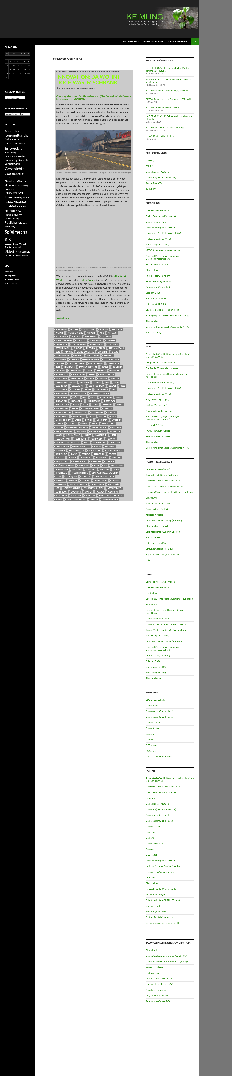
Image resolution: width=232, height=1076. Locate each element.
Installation (77, 401)
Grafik (23, 181)
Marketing (9, 202)
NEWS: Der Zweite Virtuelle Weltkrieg (165, 127)
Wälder (100, 492)
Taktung (85, 480)
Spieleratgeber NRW (156, 298)
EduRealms (151, 593)
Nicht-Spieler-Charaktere (68, 443)
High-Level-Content (99, 393)
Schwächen (83, 465)
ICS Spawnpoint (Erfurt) (157, 244)
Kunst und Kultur (91, 71)
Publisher (60, 450)
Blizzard (90, 348)
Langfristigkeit (63, 420)
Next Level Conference (157, 990)
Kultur (102, 416)
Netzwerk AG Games (156, 425)
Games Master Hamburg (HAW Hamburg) (166, 630)
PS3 (20, 215)
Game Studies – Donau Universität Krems (166, 624)
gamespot (150, 832)
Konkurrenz (81, 412)
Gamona (150, 739)
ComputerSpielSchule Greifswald (162, 475)
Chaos (115, 352)
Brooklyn (102, 352)
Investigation (62, 405)
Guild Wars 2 (102, 390)
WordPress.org (11, 283)
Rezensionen (102, 458)
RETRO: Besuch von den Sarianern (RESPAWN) (168, 99)
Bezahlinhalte (62, 348)
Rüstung (116, 458)
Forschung (11, 160)
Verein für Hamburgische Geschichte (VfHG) (167, 326)
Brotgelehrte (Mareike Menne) (160, 362)
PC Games (151, 750)
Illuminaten (106, 397)
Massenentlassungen (77, 427)
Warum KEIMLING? (131, 42)
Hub (85, 397)
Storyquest (71, 477)
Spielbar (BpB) (153, 292)
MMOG (104, 71)
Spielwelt (104, 469)
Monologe (115, 431)
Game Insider (152, 705)
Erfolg (105, 367)
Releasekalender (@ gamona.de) (161, 888)
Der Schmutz (93, 356)
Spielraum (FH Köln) (156, 304)
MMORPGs (81, 431)
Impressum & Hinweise (153, 42)
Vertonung (61, 492)
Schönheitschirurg (65, 465)
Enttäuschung (96, 363)
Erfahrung (69, 367)
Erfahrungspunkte (88, 367)
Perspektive (12, 214)
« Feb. (8, 81)
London (59, 424)
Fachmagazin (62, 374)
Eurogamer (151, 798)
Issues (76, 405)
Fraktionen (61, 378)
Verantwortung (72, 488)
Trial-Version (97, 484)
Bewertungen (96, 344)
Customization (63, 356)
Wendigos (113, 492)
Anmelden (9, 272)
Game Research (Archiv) (157, 221)
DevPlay (150, 160)
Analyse (59, 333)
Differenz (108, 356)
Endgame (60, 363)
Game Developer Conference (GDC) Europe (167, 961)
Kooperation (62, 416)
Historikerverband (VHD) (158, 238)
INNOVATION (75, 71)
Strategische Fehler (104, 477)
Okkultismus (99, 443)
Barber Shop (61, 344)
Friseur (90, 378)
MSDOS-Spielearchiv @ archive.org (163, 250)
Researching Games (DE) (158, 287)
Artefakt (112, 333)
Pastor (97, 446)
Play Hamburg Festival (157, 264)
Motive (87, 435)
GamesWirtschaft (154, 843)
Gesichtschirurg (96, 386)
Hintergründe (62, 397)
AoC (102, 333)
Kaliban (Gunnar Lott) (156, 405)
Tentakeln (61, 484)
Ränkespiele (61, 454)
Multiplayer (18, 206)
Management (108, 424)
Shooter (9, 226)
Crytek (8, 139)
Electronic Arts (111, 359)
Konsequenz (97, 412)
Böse (58, 352)
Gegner (97, 382)
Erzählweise (75, 371)
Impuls (119, 397)
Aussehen (110, 340)
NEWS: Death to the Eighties (160, 136)
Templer (115, 480)
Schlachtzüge (79, 462)
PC (19, 210)
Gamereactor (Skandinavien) (159, 716)
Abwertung (61, 329)
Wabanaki (76, 492)
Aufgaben (106, 337)
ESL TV (149, 166)
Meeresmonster (99, 427)
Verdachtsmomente (93, 488)
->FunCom (87, 279)
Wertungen (61, 496)
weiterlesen (64, 317)
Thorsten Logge (153, 321)
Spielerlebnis (117, 465)
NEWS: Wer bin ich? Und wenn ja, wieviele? (167, 90)
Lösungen (72, 424)
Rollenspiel (115, 71)
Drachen (75, 359)
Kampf (120, 405)
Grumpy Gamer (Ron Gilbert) (160, 382)
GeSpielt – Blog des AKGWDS (160, 227)
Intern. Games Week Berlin (159, 978)
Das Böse (78, 356)
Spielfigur (77, 469)
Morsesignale (73, 435)
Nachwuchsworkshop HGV (159, 410)
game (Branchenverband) (158, 503)
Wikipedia (90, 496)
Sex (105, 465)
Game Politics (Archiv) (157, 509)
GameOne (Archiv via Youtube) (161, 177)
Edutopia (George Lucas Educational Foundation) (169, 492)
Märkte (59, 427)
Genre (116, 382)
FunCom (115, 378)
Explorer (101, 371)
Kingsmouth (62, 409)
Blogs (102, 348)
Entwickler (113, 363)
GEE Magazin (152, 745)
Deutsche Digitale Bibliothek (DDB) (163, 480)
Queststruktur (76, 450)
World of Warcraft (76, 499)
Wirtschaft (10, 255)
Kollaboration (63, 412)
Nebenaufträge (63, 439)
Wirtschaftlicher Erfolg (111, 496)
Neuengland (80, 439)
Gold (122, 386)
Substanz (60, 480)
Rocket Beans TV (154, 183)
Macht (84, 424)
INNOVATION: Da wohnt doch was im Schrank (88, 79)
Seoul (96, 465)
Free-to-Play (77, 378)
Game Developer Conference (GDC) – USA (166, 955)
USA (57, 488)
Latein (78, 420)
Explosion (115, 371)
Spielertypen (62, 469)
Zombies (94, 499)
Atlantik (76, 337)
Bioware (78, 348)
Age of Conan (88, 329)
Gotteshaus (61, 390)
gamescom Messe (154, 514)
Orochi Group (62, 446)
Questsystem (95, 450)
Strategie (86, 477)
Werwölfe (76, 496)
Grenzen (76, 390)
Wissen (59, 499)
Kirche (75, 409)
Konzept (112, 412)
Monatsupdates (98, 431)
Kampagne (107, 405)
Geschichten (61, 386)
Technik (22, 244)
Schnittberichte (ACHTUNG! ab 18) (163, 531)
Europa (89, 371)
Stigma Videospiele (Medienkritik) (162, 309)
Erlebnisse (60, 371)
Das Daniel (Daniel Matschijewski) (162, 368)
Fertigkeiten (79, 374)
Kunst (113, 416)
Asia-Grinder (62, 337)
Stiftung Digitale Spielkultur (159, 548)
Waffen (88, 492)
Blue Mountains (116, 348)
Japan (95, 405)
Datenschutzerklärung (178, 42)
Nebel (113, 435)
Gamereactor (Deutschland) (159, 711)
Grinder (87, 390)
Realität (86, 454)
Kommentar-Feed (12, 279)
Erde (58, 367)
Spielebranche (19, 227)
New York (111, 439)
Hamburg (10, 185)
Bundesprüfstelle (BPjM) (158, 469)
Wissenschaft (22, 255)
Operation (115, 443)
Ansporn (91, 333)
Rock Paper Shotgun (156, 894)
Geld (107, 382)
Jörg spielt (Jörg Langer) (157, 399)
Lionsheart (102, 420)
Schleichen (96, 462)
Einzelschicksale (91, 359)
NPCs (86, 443)
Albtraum (117, 329)
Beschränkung (79, 344)
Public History (12, 218)
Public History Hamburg (158, 275)
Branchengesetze (85, 352)
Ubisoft (10, 251)
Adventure (62, 71)
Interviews (109, 401)
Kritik (92, 416)
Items (85, 405)
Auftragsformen (64, 340)
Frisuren (103, 378)
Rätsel (74, 454)
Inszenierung (94, 401)
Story (58, 477)
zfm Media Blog (153, 332)
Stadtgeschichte (80, 473)
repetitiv (60, 458)
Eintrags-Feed (10, 275)
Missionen (116, 427)
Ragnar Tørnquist (114, 450)
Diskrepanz (61, 359)
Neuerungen (96, 439)
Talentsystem (100, 480)
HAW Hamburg (22, 186)
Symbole (73, 480)
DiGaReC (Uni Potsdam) (157, 210)
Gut (114, 390)
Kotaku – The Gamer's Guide (160, 871)
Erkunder (117, 367)
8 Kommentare (87, 88)
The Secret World (78, 484)
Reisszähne (99, 454)
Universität (113, 484)
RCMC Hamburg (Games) (158, 281)
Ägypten (104, 329)
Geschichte (15, 168)
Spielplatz (91, 469)
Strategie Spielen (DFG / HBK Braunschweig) (167, 315)
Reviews (72, 458)
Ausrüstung (96, 340)
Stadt (116, 469)
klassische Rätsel (91, 409)
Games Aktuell (153, 728)
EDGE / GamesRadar (156, 699)
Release (112, 454)
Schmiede (110, 462)
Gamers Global (153, 722)
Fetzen (92, 374)
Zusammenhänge (110, 499)
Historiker (9, 189)
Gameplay (24, 160)
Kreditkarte (79, 416)
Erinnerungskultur (15, 156)
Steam (15, 244)
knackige (108, 409)
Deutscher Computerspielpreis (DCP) (164, 486)
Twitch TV (151, 188)
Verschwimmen (115, 488)
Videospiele (23, 251)
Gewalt (112, 386)
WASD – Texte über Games (159, 756)
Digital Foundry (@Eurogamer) (161, 216)
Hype (93, 397)
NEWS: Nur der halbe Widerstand (162, 107)
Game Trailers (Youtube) (157, 171)
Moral (59, 435)
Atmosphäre (91, 337)
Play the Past (152, 270)
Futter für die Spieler (66, 382)
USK (148, 560)
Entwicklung (10, 152)
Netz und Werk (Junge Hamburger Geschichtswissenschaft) (162, 257)
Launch (88, 420)
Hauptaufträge (78, 393)
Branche (69, 352)
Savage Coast (62, 462)
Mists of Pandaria (64, 431)
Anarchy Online (75, 333)
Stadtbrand (61, 473)
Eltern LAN (151, 497)
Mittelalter (20, 201)
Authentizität (11, 136)
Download (15, 139)
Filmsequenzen (107, 374)
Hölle (76, 397)
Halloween (61, 393)
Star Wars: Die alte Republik (105, 473)
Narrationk (101, 435)
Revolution (86, 458)
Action (74, 329)
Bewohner (113, 344)
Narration (11, 210)
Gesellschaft (78, 386)
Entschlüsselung (77, 363)
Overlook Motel (81, 446)
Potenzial (110, 446)
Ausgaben (81, 340)
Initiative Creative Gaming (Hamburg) (164, 520)
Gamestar (84, 382)
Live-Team (116, 420)
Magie (95, 424)
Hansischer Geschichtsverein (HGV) (163, 233)
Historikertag (152, 972)
